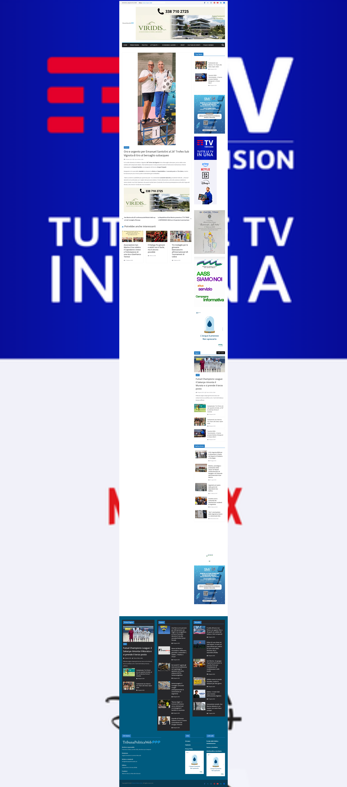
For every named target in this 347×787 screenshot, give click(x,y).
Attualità (153, 45)
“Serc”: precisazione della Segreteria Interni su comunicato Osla (215, 514)
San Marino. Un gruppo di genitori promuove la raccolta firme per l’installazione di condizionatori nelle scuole (214, 666)
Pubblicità (187, 745)
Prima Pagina (134, 45)
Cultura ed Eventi (194, 45)
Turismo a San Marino (212, 747)
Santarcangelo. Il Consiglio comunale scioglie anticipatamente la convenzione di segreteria (178, 689)
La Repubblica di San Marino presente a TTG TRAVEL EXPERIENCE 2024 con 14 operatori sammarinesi (173, 218)
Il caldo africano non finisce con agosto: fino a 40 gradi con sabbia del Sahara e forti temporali (214, 631)
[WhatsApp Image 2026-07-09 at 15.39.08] (209, 311)
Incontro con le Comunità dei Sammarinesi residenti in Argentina (215, 501)
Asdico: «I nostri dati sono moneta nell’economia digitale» (214, 694)
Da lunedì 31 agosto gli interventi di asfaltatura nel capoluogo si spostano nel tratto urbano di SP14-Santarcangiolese (179, 670)
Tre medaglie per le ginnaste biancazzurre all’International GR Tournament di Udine (180, 251)
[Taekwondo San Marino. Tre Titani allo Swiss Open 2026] (200, 423)
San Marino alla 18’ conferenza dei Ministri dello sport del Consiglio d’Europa (139, 218)
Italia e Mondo (208, 45)
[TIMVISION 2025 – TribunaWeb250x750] (205, 137)
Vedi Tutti (221, 353)
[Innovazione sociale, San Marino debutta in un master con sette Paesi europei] (199, 708)
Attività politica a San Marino (214, 751)
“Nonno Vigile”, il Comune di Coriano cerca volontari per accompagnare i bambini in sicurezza (178, 706)
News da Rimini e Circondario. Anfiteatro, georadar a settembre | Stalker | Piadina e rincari (179, 652)
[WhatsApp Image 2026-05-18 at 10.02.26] (209, 258)
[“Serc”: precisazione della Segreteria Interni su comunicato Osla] (201, 515)
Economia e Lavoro (169, 45)
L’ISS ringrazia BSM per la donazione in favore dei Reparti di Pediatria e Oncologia (215, 455)
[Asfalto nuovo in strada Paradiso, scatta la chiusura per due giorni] (199, 683)
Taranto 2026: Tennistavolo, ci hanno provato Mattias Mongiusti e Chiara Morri (215, 434)
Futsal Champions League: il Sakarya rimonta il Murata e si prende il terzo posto (214, 88)
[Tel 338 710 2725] (180, 8)
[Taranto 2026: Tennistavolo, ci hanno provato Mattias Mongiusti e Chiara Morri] (200, 435)
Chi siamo (187, 741)
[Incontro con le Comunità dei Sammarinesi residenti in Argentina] (201, 503)
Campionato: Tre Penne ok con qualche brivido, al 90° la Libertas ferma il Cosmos (215, 409)
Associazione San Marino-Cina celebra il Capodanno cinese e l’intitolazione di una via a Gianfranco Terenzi (132, 251)
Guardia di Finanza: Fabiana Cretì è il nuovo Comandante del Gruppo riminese (179, 721)
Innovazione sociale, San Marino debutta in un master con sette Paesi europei (214, 707)
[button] (158, 45)
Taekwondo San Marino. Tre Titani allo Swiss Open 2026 (215, 421)
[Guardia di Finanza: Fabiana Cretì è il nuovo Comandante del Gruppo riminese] (164, 723)
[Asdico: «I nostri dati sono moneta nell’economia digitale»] (199, 695)
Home (125, 45)
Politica (144, 45)
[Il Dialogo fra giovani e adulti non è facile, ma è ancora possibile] (156, 232)
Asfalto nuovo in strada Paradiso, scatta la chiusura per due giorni (214, 681)
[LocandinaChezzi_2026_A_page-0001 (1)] (209, 211)
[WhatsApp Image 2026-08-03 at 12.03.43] (209, 96)
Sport (183, 45)
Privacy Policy (189, 749)
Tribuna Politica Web (138, 159)
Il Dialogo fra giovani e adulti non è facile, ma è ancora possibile (156, 248)
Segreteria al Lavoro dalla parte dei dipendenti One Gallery (214, 488)
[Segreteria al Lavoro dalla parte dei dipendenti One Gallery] (201, 489)
